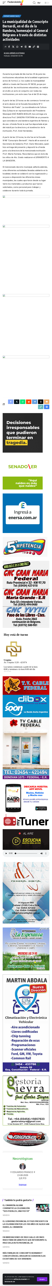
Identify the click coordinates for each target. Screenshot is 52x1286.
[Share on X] (13, 47)
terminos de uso (10, 1281)
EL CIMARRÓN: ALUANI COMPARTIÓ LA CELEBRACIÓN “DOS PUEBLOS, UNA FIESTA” (16, 1208)
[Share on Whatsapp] (17, 47)
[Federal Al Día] (15, 3)
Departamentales (11, 16)
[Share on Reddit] (28, 401)
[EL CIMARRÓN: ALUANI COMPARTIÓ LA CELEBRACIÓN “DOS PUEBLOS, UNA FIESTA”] (42, 1208)
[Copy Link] (34, 47)
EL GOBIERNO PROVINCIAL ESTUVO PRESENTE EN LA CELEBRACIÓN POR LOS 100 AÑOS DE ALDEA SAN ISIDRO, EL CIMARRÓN (26, 1224)
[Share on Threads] (25, 47)
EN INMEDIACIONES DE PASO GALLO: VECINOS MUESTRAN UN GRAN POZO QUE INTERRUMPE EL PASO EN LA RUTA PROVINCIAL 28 (25, 1240)
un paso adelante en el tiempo (14, 53)
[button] (42, 1279)
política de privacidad (20, 1279)
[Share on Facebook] (9, 47)
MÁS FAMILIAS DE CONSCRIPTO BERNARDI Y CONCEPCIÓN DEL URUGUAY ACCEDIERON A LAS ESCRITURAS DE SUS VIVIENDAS (24, 1256)
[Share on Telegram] (21, 47)
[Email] (30, 47)
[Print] (38, 47)
